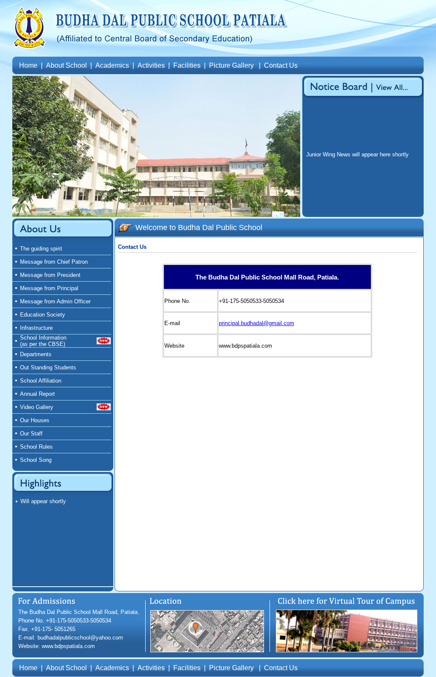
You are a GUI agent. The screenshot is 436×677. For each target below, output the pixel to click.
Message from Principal (49, 288)
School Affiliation (40, 380)
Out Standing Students (48, 367)
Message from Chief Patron (54, 262)
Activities (151, 65)
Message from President (50, 275)
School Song (36, 460)
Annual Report (37, 394)
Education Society (42, 314)
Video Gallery (36, 407)
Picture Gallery (231, 65)
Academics (112, 65)
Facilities (187, 65)
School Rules (36, 447)
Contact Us (281, 65)
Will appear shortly (43, 501)
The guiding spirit (41, 248)
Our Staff (31, 433)
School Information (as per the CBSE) (43, 340)
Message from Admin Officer (55, 301)
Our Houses (34, 420)
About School (66, 65)
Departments (36, 354)
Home (28, 65)
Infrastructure (36, 328)
